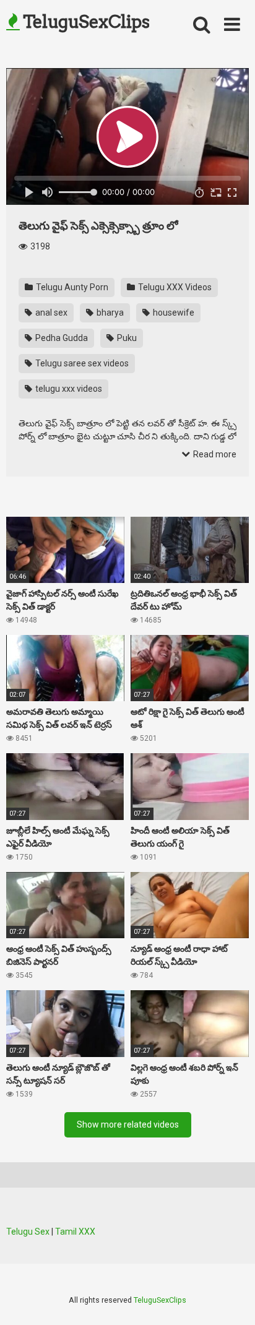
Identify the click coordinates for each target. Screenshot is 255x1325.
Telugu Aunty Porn (71, 287)
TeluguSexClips (84, 21)
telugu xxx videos (67, 389)
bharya (109, 312)
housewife (172, 312)
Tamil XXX (75, 1232)
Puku (126, 338)
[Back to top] (232, 1300)
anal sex (50, 312)
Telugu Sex (28, 1232)
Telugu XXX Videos (174, 287)
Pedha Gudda (60, 338)
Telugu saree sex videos (81, 363)
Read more (213, 454)
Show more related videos (128, 1124)
